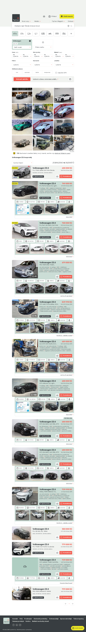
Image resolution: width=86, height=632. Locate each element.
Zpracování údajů (66, 619)
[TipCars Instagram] (20, 625)
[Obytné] (43, 33)
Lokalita (56, 60)
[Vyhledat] (71, 25)
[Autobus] (57, 33)
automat (27, 72)
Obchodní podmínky (40, 619)
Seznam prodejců (18, 621)
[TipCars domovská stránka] (16, 18)
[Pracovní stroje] (64, 33)
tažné (37, 72)
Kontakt (15, 619)
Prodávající (28, 619)
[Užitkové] (22, 33)
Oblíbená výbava (17, 69)
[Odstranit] (30, 41)
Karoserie (36, 60)
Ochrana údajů (53, 619)
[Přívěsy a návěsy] (36, 33)
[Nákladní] (29, 33)
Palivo (14, 60)
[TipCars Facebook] (13, 625)
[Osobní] (15, 33)
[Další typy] (71, 33)
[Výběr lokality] (68, 26)
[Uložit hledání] (70, 79)
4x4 (17, 72)
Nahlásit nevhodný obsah (40, 621)
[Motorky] (50, 33)
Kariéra (28, 621)
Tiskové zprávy (78, 619)
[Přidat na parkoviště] (57, 176)
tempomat (47, 72)
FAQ (21, 619)
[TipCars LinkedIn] (17, 625)
